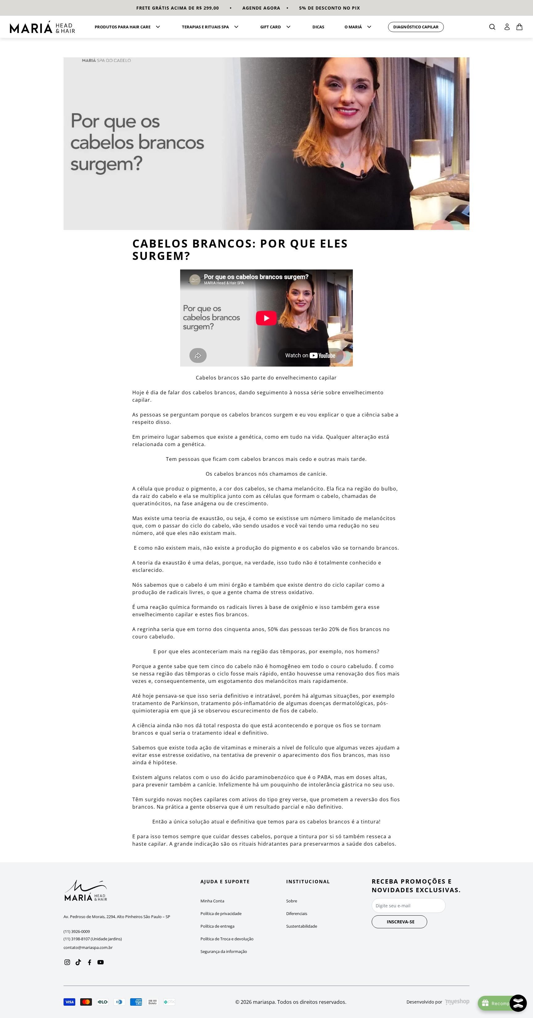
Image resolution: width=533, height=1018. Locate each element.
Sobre (291, 901)
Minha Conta (212, 901)
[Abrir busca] (492, 27)
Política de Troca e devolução (227, 939)
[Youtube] (100, 962)
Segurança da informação (223, 951)
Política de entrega (217, 926)
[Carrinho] (45, 27)
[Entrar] (507, 27)
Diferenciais (296, 913)
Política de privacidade (221, 913)
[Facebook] (89, 962)
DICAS (318, 27)
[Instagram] (67, 962)
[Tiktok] (78, 962)
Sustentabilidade (301, 926)
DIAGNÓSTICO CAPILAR (416, 27)
